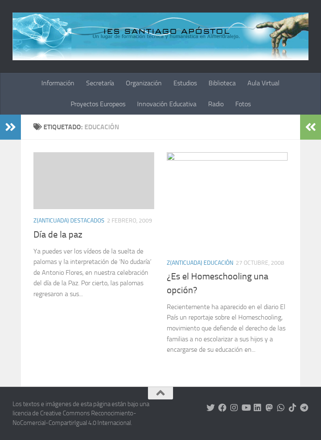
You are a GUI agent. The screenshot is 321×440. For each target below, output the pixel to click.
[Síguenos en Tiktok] (292, 408)
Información (57, 83)
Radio (216, 104)
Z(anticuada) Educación (200, 262)
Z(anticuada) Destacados (68, 220)
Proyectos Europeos (98, 104)
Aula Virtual (263, 83)
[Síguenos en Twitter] (210, 408)
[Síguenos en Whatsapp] (281, 408)
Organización (144, 83)
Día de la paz (57, 234)
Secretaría (100, 83)
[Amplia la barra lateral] (10, 127)
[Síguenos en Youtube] (246, 408)
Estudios (185, 83)
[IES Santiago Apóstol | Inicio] (160, 36)
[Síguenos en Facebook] (222, 408)
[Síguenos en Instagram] (234, 408)
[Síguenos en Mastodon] (269, 408)
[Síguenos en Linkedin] (257, 408)
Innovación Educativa (166, 104)
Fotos (243, 104)
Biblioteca (222, 83)
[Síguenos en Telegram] (304, 408)
